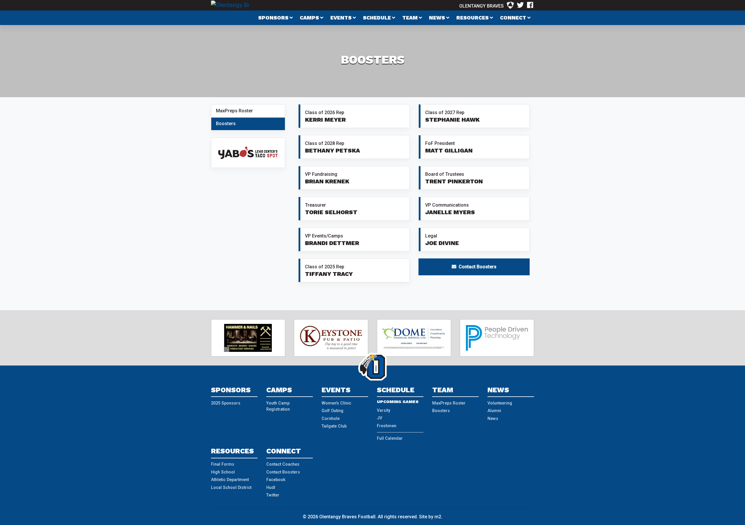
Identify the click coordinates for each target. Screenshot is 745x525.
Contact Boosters (476, 266)
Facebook (275, 479)
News (492, 418)
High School (223, 472)
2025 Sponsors (225, 403)
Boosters (226, 123)
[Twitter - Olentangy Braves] (520, 5)
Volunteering (499, 403)
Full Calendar (390, 438)
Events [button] (341, 18)
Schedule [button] (377, 18)
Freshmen (386, 425)
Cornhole (331, 418)
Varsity (383, 410)
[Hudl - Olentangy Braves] (510, 5)
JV (379, 418)
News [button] (437, 18)
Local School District (231, 487)
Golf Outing (332, 410)
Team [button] (410, 18)
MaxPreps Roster (234, 110)
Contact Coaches (282, 464)
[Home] (230, 4)
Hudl (270, 487)
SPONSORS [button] (274, 18)
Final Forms (222, 464)
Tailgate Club (334, 426)
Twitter (272, 495)
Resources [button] (473, 18)
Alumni (494, 410)
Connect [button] (513, 18)
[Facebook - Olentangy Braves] (530, 5)
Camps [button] (310, 18)
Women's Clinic (336, 403)
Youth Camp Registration (278, 406)
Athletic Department (230, 479)
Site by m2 (430, 516)
